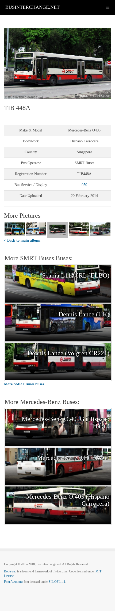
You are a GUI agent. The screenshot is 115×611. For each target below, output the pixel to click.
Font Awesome (13, 582)
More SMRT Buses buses (24, 384)
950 (84, 185)
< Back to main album (22, 240)
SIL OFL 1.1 (57, 582)
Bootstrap (10, 571)
